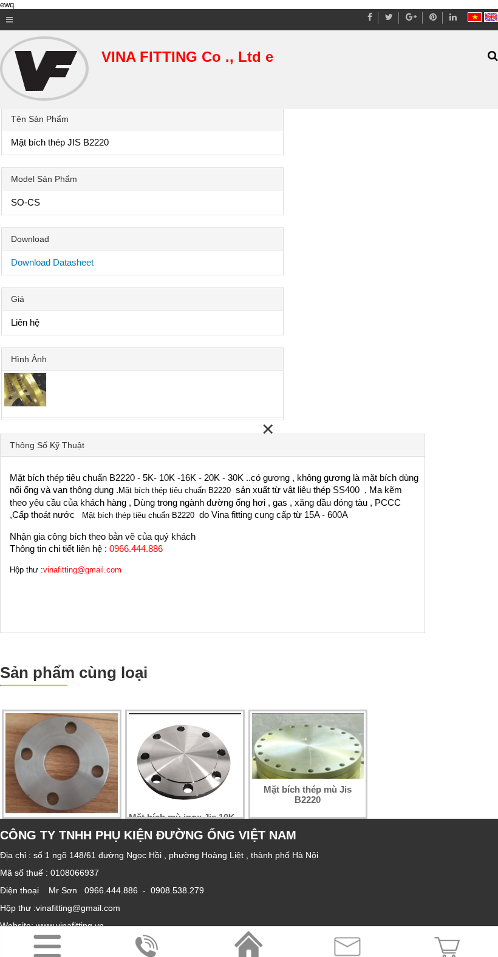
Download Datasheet (52, 262)
